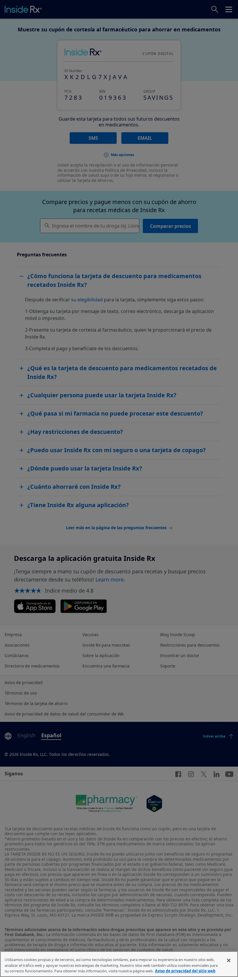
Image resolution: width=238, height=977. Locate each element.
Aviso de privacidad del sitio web (185, 971)
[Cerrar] (228, 960)
